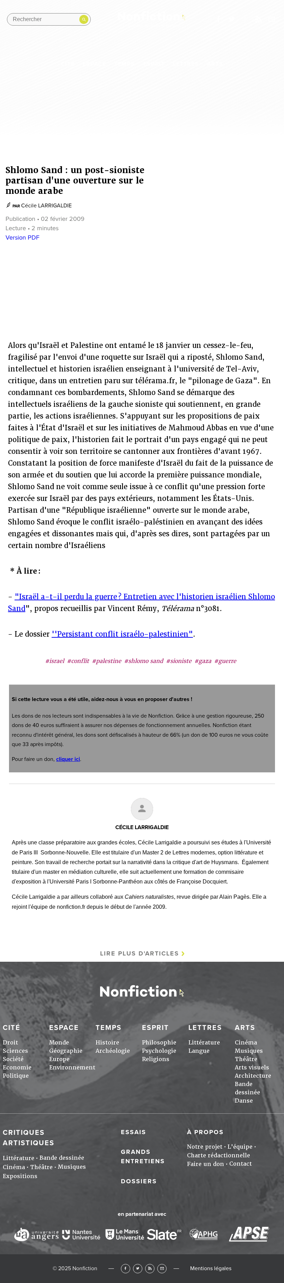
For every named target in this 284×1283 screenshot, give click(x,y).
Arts (215, 64)
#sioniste (179, 661)
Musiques (249, 1051)
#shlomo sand (143, 661)
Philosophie (159, 1042)
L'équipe (240, 1146)
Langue (199, 1051)
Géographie (65, 1051)
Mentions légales (210, 1268)
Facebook (125, 1268)
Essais (133, 1132)
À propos (205, 1132)
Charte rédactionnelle (218, 1155)
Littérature (204, 1042)
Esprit (154, 64)
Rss (258, 19)
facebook (218, 19)
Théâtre (246, 1059)
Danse (244, 1100)
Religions (155, 1059)
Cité (67, 64)
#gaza (202, 661)
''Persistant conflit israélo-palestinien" (122, 634)
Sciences (15, 1051)
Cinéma (246, 1042)
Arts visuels (252, 1067)
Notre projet (204, 1146)
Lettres (186, 64)
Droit (10, 1042)
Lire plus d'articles (139, 953)
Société (13, 1059)
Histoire (107, 1042)
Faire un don (205, 1164)
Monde (59, 1042)
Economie (17, 1067)
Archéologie (113, 1051)
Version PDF (22, 237)
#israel (54, 661)
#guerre (225, 661)
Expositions (20, 1176)
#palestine (106, 661)
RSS (149, 1268)
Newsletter (271, 19)
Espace (94, 64)
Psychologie (159, 1051)
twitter (231, 19)
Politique (16, 1075)
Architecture (253, 1075)
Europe (59, 1059)
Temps (124, 64)
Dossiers (139, 1181)
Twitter (137, 1268)
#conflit (78, 661)
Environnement (72, 1067)
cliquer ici (68, 759)
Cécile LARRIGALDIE (46, 206)
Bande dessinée (61, 1157)
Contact (240, 1163)
